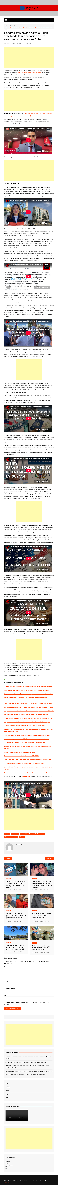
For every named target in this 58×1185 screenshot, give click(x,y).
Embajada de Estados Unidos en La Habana (33, 833)
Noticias (29, 43)
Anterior (9, 858)
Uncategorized (9, 1165)
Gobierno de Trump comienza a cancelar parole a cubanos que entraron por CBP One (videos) (28, 1057)
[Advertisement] (29, 57)
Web (5, 995)
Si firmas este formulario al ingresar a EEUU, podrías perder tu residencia (25, 1074)
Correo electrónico (9, 988)
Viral (7, 1097)
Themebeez (7, 1182)
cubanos (16, 833)
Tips (7, 1094)
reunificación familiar (12, 837)
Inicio (7, 1083)
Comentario (7, 967)
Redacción (7, 43)
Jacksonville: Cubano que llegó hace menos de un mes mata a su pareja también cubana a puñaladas (27, 1066)
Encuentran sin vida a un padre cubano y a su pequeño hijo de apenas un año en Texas (29, 1071)
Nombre (6, 981)
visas (23, 837)
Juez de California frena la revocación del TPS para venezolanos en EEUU (26, 1062)
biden (8, 833)
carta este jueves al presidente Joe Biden (29, 72)
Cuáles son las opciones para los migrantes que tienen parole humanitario (41, 947)
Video (7, 1090)
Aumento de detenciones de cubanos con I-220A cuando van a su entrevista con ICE (15, 947)
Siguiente (48, 858)
